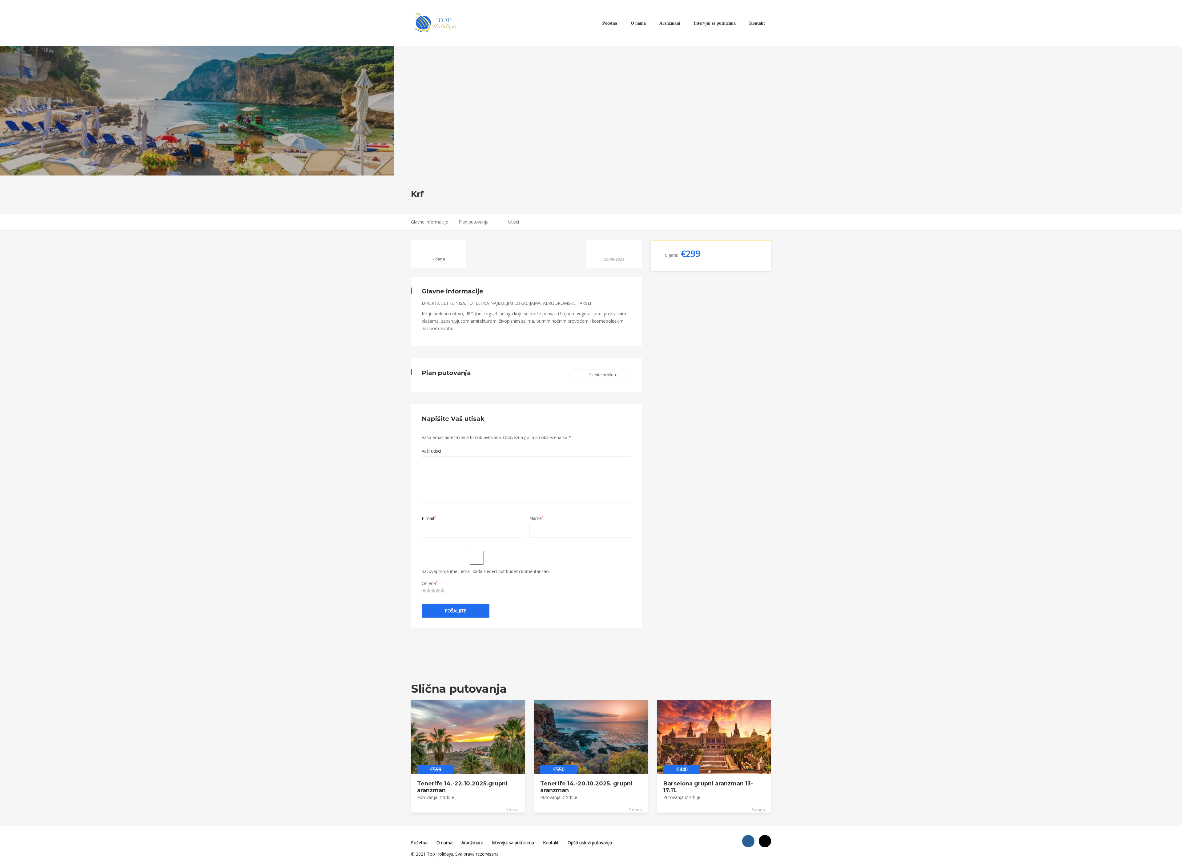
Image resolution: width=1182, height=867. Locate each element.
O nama (638, 23)
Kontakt (757, 23)
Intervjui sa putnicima (715, 23)
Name (536, 518)
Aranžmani (669, 23)
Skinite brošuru (603, 374)
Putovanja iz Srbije (435, 797)
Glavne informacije (429, 222)
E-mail (429, 518)
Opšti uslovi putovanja (590, 842)
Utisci (513, 222)
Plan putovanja (473, 222)
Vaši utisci (431, 451)
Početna (609, 23)
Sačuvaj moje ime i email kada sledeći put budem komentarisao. (486, 571)
